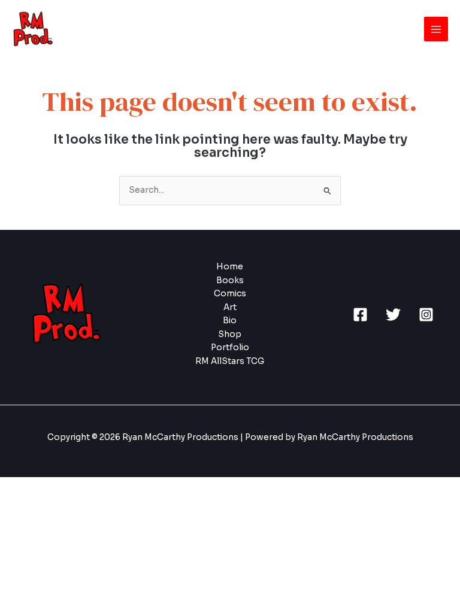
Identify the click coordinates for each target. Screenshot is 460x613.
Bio (230, 320)
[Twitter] (393, 314)
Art (230, 307)
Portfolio (230, 347)
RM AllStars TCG (229, 361)
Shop (229, 334)
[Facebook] (360, 314)
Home (229, 267)
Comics (230, 294)
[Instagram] (426, 314)
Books (230, 280)
